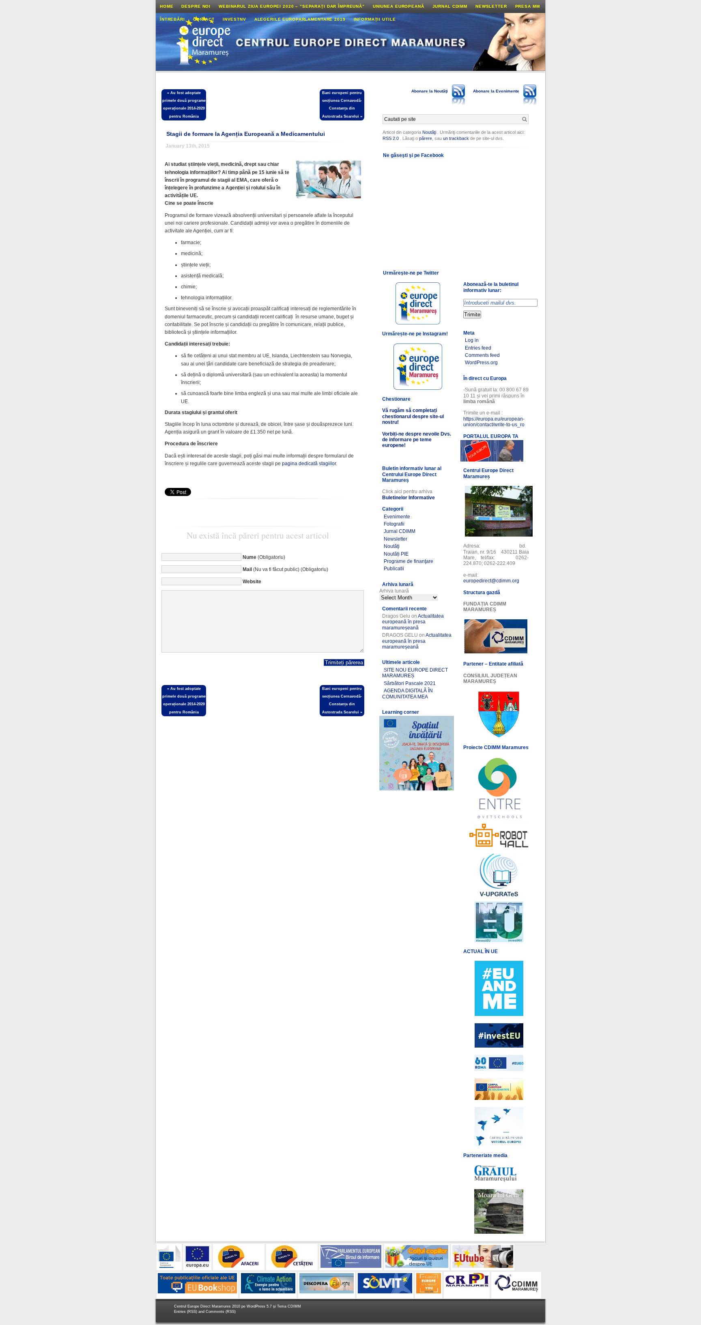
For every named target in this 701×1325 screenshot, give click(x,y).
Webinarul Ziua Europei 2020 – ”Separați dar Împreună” (292, 6)
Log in (472, 340)
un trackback (456, 138)
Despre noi (196, 6)
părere (425, 138)
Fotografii (394, 524)
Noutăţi (429, 132)
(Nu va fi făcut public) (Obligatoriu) (285, 569)
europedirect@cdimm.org (491, 581)
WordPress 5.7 (259, 1306)
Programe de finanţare (408, 561)
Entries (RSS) (186, 1312)
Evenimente (397, 517)
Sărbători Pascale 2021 (410, 683)
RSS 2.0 (391, 138)
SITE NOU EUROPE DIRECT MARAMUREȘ (415, 673)
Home (166, 6)
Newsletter (491, 6)
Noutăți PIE (396, 554)
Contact (204, 19)
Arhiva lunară (394, 591)
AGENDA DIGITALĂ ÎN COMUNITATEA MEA (407, 693)
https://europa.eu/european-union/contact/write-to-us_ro (494, 421)
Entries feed (478, 348)
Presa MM (527, 6)
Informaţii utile (375, 19)
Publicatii (394, 568)
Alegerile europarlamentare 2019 (300, 19)
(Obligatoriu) (264, 557)
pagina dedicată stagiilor (309, 463)
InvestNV (234, 19)
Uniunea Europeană (398, 6)
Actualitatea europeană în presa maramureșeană (413, 622)
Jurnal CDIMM (449, 6)
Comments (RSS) (221, 1312)
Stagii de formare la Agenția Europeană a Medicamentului (245, 134)
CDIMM (294, 1306)
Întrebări (172, 19)
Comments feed (482, 355)
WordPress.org (481, 362)
